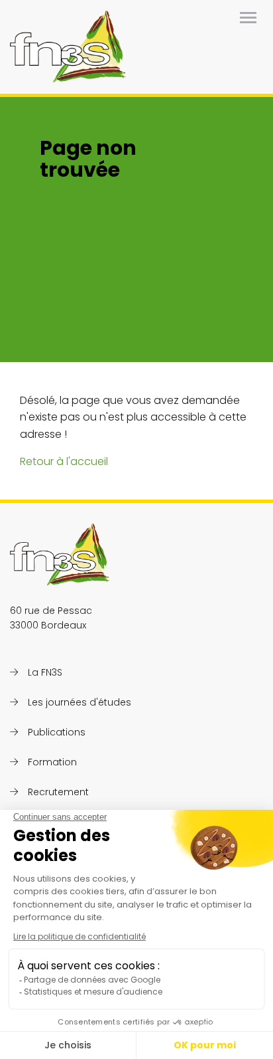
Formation (52, 762)
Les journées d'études (79, 702)
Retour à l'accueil (64, 461)
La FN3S (45, 672)
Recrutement (58, 792)
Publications (56, 732)
